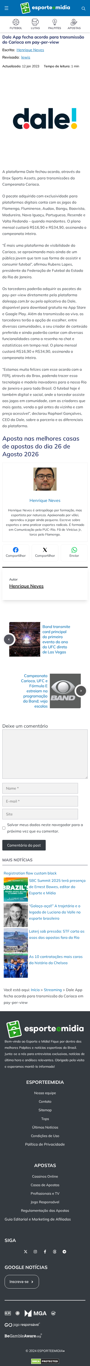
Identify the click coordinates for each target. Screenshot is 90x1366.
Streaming (53, 989)
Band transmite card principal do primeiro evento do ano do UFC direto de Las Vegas (56, 639)
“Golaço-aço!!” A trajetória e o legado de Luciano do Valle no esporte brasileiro (55, 912)
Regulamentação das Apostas (45, 1210)
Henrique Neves (26, 586)
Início (35, 989)
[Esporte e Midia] (45, 8)
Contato (45, 1101)
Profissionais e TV (45, 1193)
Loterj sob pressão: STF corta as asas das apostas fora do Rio (56, 934)
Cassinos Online (45, 1176)
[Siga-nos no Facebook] (45, 1251)
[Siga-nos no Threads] (54, 1251)
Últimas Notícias (45, 1127)
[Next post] (81, 690)
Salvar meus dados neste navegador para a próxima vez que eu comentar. (45, 827)
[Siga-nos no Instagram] (35, 1251)
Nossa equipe (45, 1093)
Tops (45, 1118)
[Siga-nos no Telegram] (64, 1251)
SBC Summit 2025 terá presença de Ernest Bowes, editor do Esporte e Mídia (57, 886)
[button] (83, 8)
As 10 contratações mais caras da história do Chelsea (56, 959)
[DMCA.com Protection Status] (45, 1362)
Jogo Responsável (45, 1202)
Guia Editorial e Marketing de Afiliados (38, 1219)
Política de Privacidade (45, 1144)
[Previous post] (8, 639)
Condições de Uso (45, 1136)
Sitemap (45, 1110)
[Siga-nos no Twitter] (25, 1251)
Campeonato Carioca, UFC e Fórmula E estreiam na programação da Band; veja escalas (34, 690)
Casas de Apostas (45, 1185)
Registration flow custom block (30, 873)
